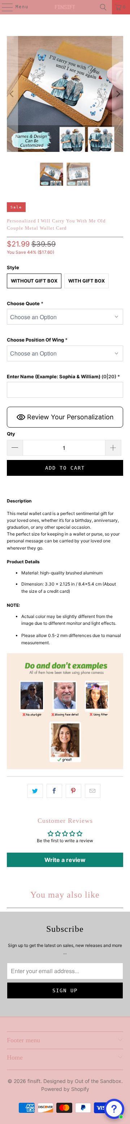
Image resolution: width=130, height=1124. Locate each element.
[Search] (103, 7)
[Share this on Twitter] (35, 791)
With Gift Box (86, 281)
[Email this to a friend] (92, 791)
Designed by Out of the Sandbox (82, 1081)
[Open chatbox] (114, 1109)
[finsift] (65, 7)
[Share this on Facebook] (54, 791)
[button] (65, 303)
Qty (11, 434)
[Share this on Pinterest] (73, 791)
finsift (33, 1081)
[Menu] (3, 7)
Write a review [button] (65, 859)
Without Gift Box (34, 281)
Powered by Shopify (65, 1089)
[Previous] (12, 94)
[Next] (118, 94)
